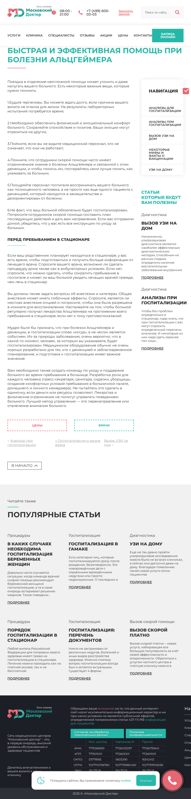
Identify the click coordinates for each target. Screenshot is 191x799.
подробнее (152, 277)
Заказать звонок (126, 13)
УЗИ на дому (160, 169)
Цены (123, 35)
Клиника (34, 35)
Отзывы (87, 35)
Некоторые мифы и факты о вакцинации (161, 154)
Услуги (13, 35)
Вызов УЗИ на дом (161, 137)
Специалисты (61, 35)
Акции (106, 35)
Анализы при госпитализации (21, 443)
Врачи (104, 425)
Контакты (143, 35)
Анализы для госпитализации (165, 109)
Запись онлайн (167, 35)
